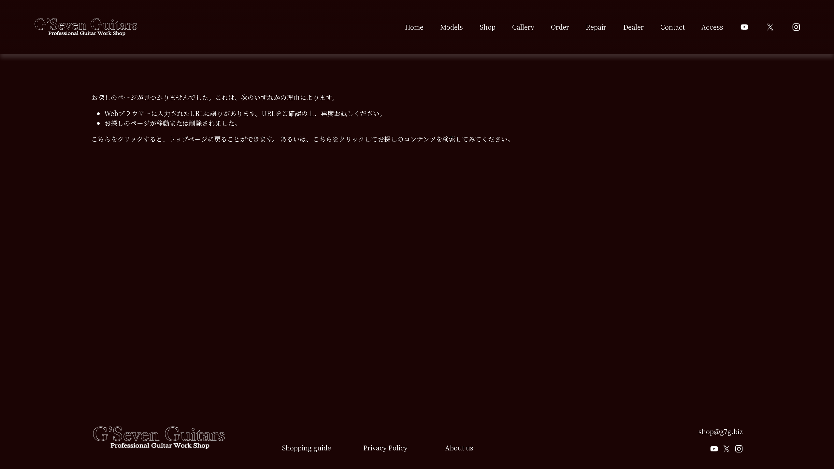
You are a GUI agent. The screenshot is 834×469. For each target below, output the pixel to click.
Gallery (523, 27)
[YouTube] (744, 27)
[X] (770, 27)
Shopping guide (306, 447)
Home (414, 27)
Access (712, 27)
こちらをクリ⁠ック (117, 139)
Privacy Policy (385, 447)
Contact (672, 27)
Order (560, 27)
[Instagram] (796, 27)
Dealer (633, 27)
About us (459, 447)
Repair (596, 27)
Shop (488, 27)
